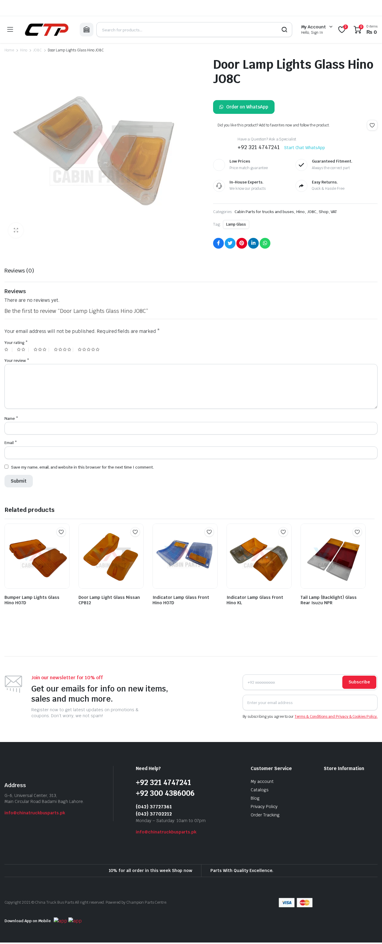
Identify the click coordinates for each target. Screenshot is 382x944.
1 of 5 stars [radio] (8, 350)
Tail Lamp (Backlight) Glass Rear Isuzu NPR (329, 600)
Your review (16, 360)
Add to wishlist (372, 125)
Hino (23, 50)
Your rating (16, 342)
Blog (255, 798)
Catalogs (260, 789)
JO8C (37, 50)
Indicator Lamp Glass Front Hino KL (255, 600)
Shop (324, 211)
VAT (334, 211)
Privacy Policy (264, 806)
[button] (15, 230)
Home (9, 50)
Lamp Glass (236, 224)
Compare (64, 543)
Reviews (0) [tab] (19, 270)
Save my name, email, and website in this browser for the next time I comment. (82, 467)
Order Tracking (265, 815)
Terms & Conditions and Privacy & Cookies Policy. (336, 716)
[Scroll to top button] (368, 930)
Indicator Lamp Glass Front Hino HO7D (181, 600)
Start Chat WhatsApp (304, 147)
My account (262, 781)
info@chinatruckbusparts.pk (34, 813)
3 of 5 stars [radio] (41, 350)
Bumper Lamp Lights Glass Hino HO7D (31, 600)
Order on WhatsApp (247, 107)
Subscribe (359, 682)
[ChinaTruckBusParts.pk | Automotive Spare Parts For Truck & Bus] (46, 29)
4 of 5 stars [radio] (63, 350)
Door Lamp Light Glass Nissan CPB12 (109, 600)
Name (11, 418)
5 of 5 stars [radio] (89, 350)
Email (10, 442)
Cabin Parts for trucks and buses (264, 211)
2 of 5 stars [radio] (22, 350)
